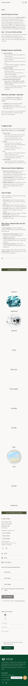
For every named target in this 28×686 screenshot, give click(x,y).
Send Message (7, 648)
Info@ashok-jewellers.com (7, 530)
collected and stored (19, 600)
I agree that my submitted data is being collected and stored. (12, 643)
